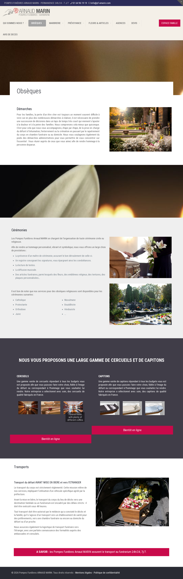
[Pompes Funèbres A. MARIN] (26, 11)
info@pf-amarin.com (101, 3)
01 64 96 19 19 (80, 3)
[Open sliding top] (180, 3)
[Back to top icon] (170, 573)
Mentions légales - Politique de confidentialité (97, 572)
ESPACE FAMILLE (170, 23)
